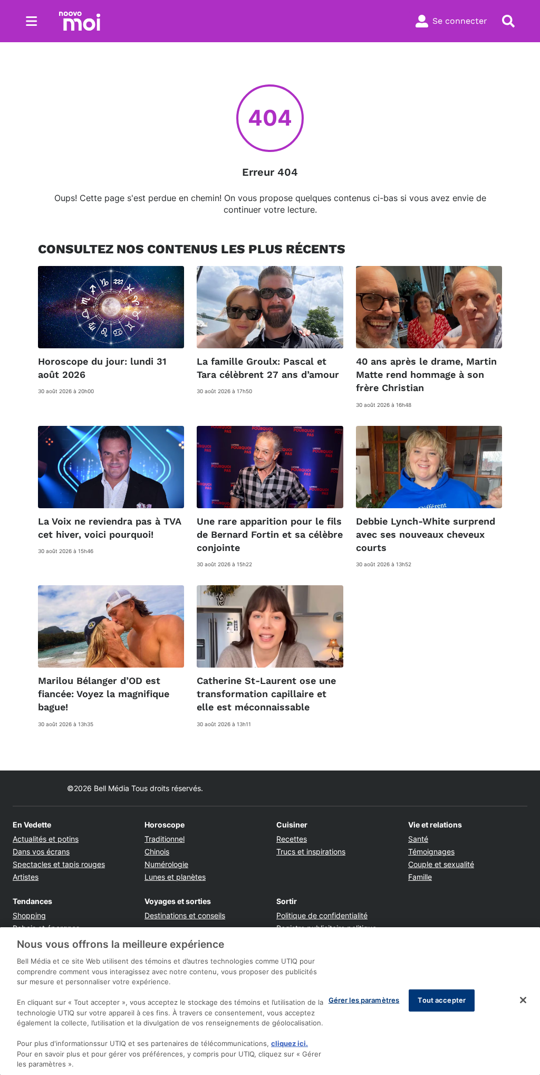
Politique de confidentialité (322, 915)
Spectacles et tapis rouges (59, 864)
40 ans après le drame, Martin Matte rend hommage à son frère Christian (426, 374)
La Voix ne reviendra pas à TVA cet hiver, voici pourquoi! (109, 528)
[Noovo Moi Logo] (79, 21)
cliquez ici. (289, 1043)
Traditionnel (164, 838)
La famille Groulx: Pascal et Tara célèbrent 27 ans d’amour (268, 368)
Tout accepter (442, 1000)
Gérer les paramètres (364, 1000)
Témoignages (431, 851)
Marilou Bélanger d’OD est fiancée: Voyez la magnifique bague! (103, 693)
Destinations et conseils (184, 915)
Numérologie (166, 864)
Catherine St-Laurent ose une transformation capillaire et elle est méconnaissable (266, 693)
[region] (270, 1001)
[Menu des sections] (31, 21)
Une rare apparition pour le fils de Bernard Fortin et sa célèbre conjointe (270, 534)
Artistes (25, 876)
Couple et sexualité (441, 864)
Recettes (291, 838)
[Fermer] (523, 1000)
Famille (420, 876)
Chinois (156, 851)
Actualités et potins (46, 838)
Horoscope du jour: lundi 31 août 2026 (102, 368)
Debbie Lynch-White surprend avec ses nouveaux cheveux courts (425, 534)
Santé (418, 838)
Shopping (29, 915)
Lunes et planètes (175, 876)
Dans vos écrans (41, 851)
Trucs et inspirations (310, 851)
